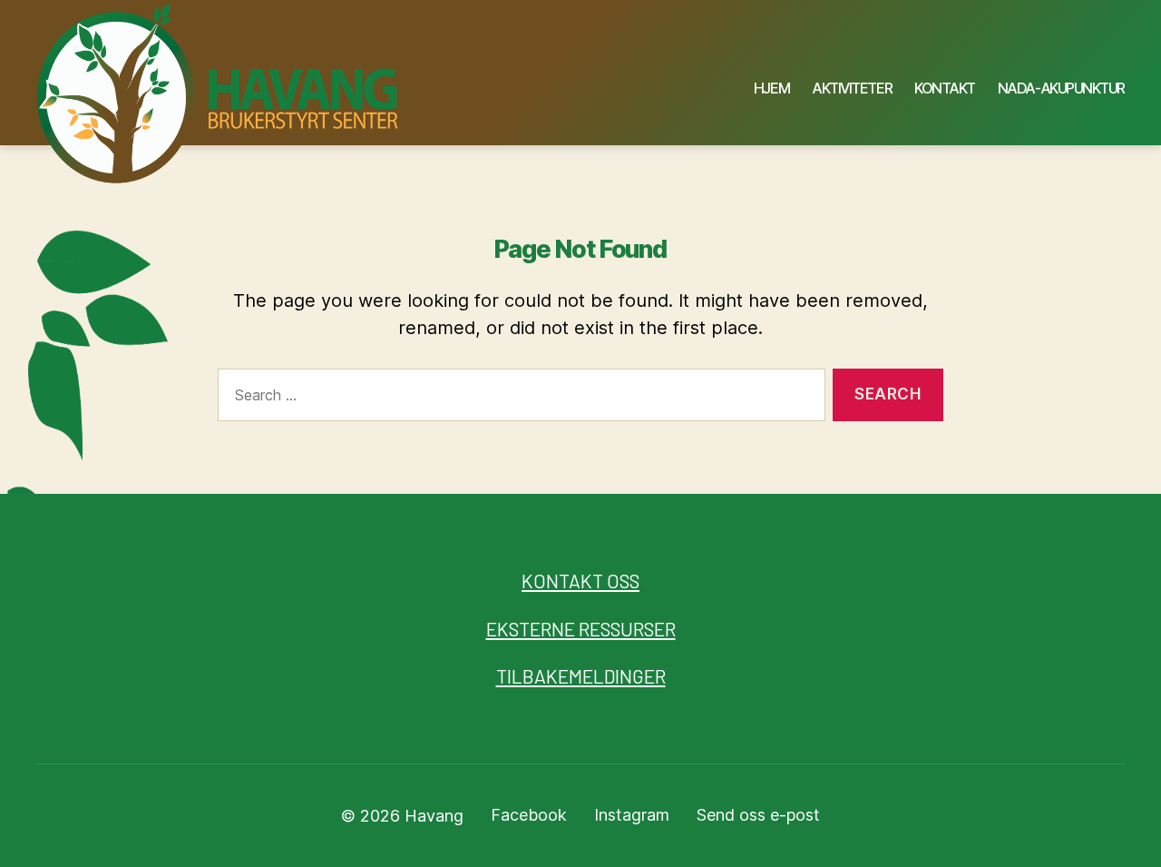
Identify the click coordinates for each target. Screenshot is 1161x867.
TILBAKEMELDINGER (581, 676)
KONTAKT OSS (580, 580)
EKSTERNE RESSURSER (581, 628)
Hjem (771, 88)
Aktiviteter (852, 88)
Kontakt (944, 88)
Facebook (529, 814)
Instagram (631, 814)
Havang (434, 815)
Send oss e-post (758, 814)
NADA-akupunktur (1061, 88)
